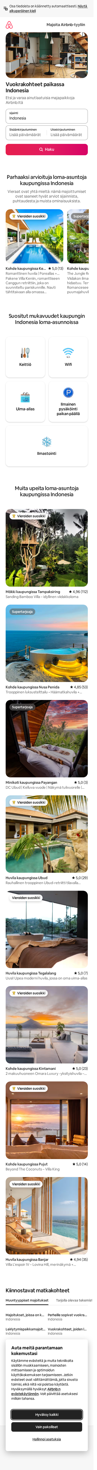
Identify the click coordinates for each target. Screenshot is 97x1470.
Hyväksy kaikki (46, 1414)
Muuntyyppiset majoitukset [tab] (27, 1300)
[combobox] (46, 118)
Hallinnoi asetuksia (46, 1439)
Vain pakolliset (47, 1427)
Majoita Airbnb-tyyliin (66, 24)
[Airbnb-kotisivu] (9, 24)
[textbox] (26, 135)
